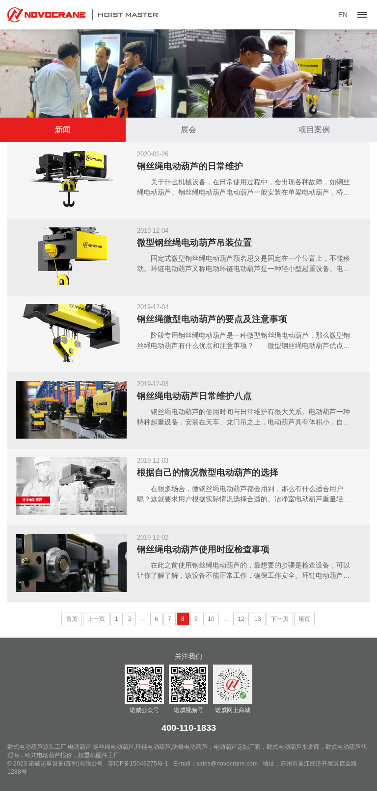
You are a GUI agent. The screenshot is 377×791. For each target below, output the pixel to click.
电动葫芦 (79, 746)
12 (241, 619)
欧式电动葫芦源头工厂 (36, 746)
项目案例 (314, 129)
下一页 (280, 619)
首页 (72, 619)
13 (257, 619)
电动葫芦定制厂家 (237, 746)
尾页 (304, 619)
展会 (188, 129)
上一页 (96, 619)
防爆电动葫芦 (190, 746)
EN (343, 15)
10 (211, 619)
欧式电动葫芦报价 (48, 755)
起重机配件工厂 (98, 755)
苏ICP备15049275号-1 (138, 763)
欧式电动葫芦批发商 (293, 746)
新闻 (63, 129)
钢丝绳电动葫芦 (113, 746)
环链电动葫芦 (153, 746)
